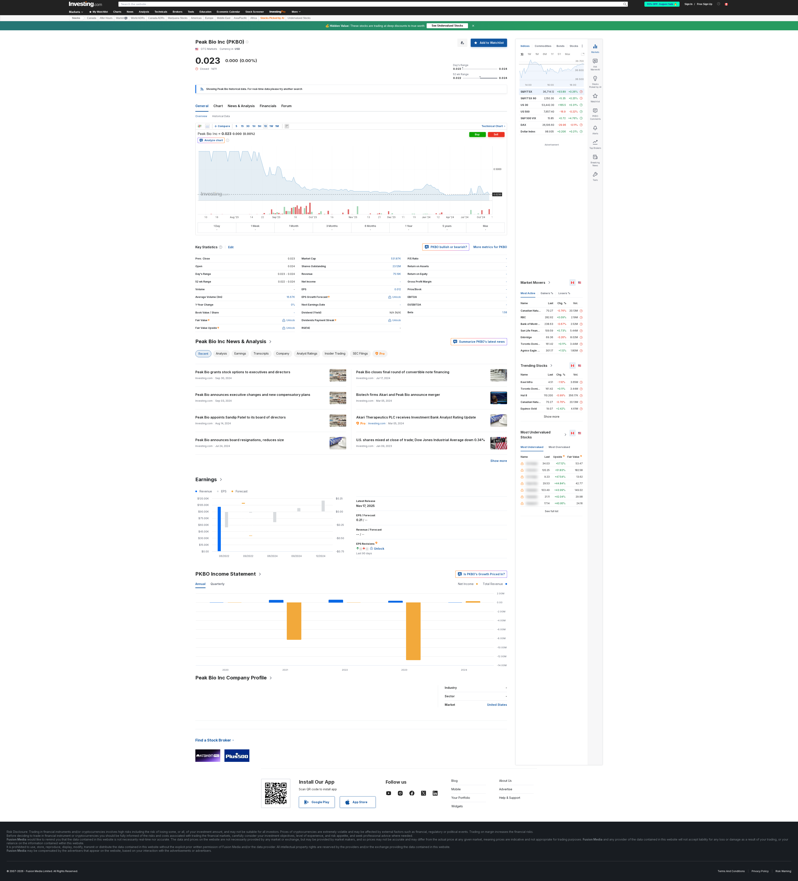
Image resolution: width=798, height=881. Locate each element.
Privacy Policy (760, 871)
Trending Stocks (534, 365)
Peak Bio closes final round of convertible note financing (402, 372)
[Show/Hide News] (286, 126)
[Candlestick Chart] (199, 126)
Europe (209, 18)
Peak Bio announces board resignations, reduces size (239, 440)
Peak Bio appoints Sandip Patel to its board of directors (240, 417)
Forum (286, 106)
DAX (523, 124)
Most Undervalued (532, 447)
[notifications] (718, 4)
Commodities (543, 46)
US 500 (525, 111)
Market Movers (533, 282)
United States (497, 704)
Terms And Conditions (731, 871)
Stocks (76, 18)
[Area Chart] (207, 126)
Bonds (560, 46)
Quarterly (217, 584)
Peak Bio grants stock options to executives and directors (242, 372)
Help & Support (509, 797)
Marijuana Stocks (177, 18)
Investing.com (376, 423)
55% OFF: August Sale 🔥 (662, 4)
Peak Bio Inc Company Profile (231, 678)
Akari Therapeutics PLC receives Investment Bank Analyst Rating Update (416, 417)
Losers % (564, 293)
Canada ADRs (156, 18)
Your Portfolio (460, 797)
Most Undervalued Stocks (535, 434)
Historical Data (221, 116)
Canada (91, 18)
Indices (525, 46)
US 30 (524, 104)
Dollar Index (528, 131)
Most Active (528, 293)
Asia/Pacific (240, 18)
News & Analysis (241, 106)
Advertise (505, 789)
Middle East (223, 18)
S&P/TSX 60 (528, 98)
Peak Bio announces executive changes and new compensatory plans (252, 395)
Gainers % (547, 293)
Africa (253, 18)
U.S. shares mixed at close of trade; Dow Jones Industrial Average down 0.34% (420, 440)
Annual (200, 584)
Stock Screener (254, 11)
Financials (268, 106)
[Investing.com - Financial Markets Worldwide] (85, 4)
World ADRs (138, 18)
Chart (218, 106)
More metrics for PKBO (490, 247)
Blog (454, 780)
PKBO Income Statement (225, 574)
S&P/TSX (526, 91)
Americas (196, 18)
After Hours (106, 18)
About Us (505, 780)
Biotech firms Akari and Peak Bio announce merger (398, 395)
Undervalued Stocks (299, 18)
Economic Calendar (228, 11)
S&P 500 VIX (528, 118)
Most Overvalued (559, 447)
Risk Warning (783, 871)
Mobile (456, 789)
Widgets (457, 806)
